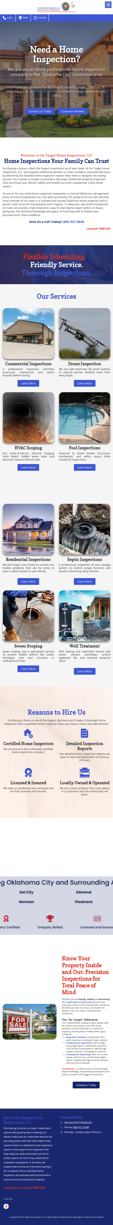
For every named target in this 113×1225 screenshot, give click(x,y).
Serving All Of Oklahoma (78, 1122)
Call (10, 18)
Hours (42, 18)
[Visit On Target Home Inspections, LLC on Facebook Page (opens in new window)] (6, 1206)
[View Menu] (108, 4)
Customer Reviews (72, 111)
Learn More (28, 383)
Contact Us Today (40, 111)
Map (25, 18)
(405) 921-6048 (45, 91)
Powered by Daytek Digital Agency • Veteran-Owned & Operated (81, 1217)
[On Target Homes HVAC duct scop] (28, 417)
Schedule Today (86, 1085)
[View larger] (84, 529)
